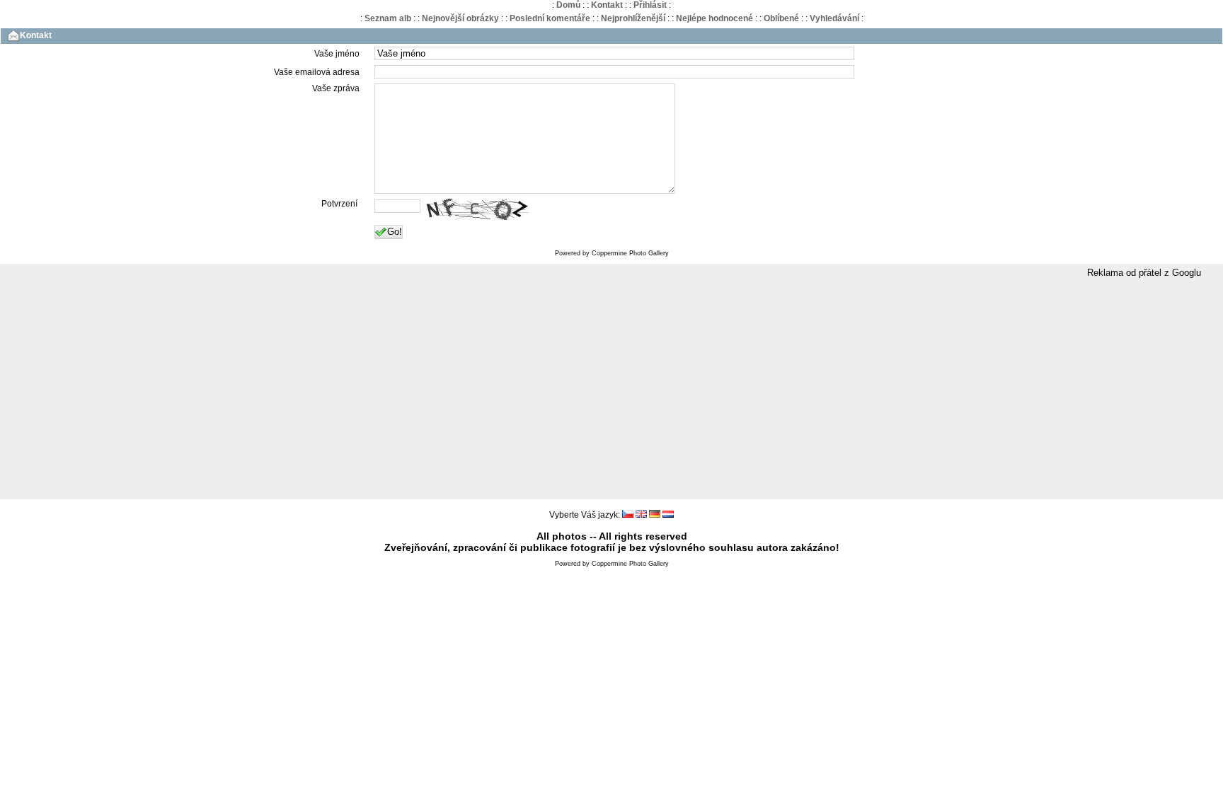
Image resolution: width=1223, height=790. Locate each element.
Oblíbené (781, 18)
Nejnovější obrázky (460, 18)
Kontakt (607, 5)
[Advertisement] (611, 390)
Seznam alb (387, 18)
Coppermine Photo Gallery (630, 253)
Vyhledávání (834, 18)
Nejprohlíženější (633, 18)
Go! (394, 231)
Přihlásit (650, 5)
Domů (568, 5)
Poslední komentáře (550, 18)
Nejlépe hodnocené (714, 18)
